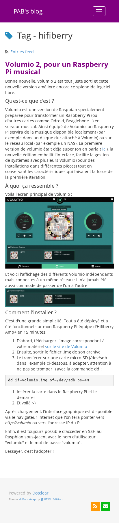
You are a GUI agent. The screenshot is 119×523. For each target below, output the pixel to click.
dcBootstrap (27, 499)
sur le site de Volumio (66, 346)
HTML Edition (52, 499)
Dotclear (40, 493)
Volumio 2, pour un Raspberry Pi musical (56, 68)
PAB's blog (28, 11)
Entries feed (22, 51)
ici (104, 149)
